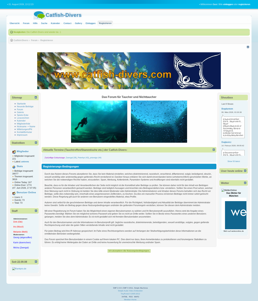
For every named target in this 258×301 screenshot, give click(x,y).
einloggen (228, 4)
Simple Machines (141, 288)
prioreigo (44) (95, 158)
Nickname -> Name (26, 126)
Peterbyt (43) (83, 158)
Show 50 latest (233, 161)
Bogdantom (227, 109)
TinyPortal (125, 294)
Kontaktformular (24, 132)
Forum (20, 109)
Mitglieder (23, 151)
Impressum (22, 135)
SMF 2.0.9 (117, 288)
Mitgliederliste (23, 124)
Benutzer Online (26, 192)
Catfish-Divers (64, 15)
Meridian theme (130, 299)
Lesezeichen (23, 118)
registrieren (244, 4)
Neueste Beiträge (25, 106)
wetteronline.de (237, 231)
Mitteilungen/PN (24, 129)
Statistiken (18, 142)
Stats (20, 166)
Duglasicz (226, 142)
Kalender (21, 121)
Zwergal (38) (71, 158)
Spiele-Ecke (22, 115)
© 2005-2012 (134, 294)
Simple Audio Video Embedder (130, 291)
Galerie (20, 112)
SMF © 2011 (128, 288)
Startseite (21, 103)
